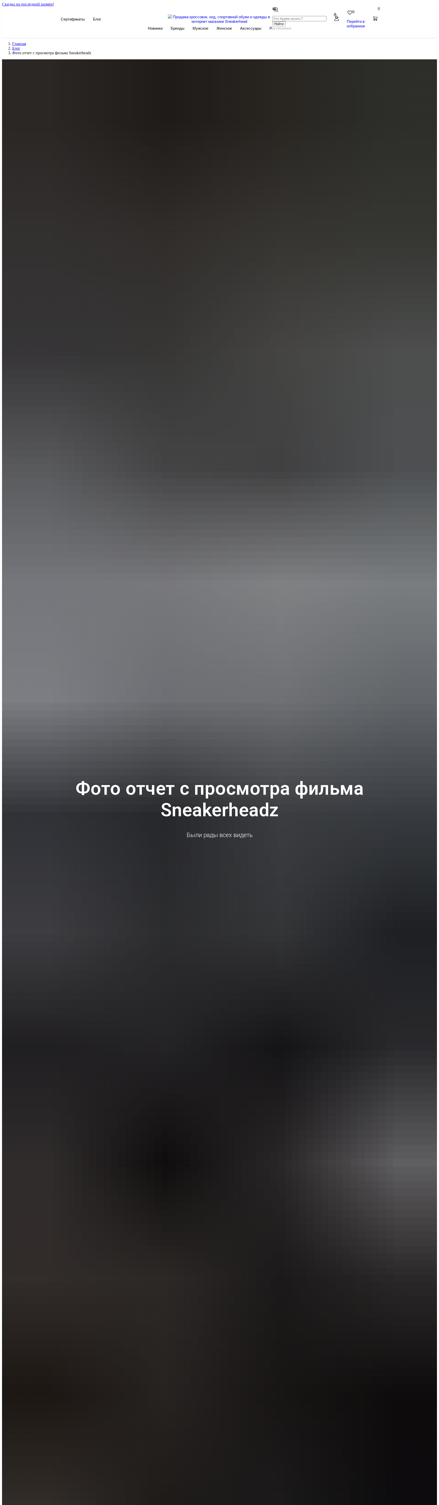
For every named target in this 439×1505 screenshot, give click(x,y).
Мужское (200, 28)
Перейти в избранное (356, 23)
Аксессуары (250, 28)
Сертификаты (73, 19)
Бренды (177, 28)
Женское (224, 28)
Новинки (155, 28)
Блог (97, 19)
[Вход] (337, 18)
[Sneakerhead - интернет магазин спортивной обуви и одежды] (219, 21)
